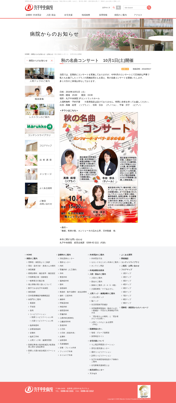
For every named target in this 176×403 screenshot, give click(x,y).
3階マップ (127, 281)
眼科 (61, 284)
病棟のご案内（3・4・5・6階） (104, 285)
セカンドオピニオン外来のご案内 (104, 262)
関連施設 (124, 258)
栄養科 (32, 333)
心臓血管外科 (65, 322)
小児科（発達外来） (68, 333)
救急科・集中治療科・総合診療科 (73, 292)
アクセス (138, 15)
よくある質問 (126, 255)
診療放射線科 (35, 329)
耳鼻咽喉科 (64, 344)
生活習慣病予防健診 (99, 304)
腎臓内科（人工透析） (69, 269)
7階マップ (127, 296)
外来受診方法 (96, 258)
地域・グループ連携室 (100, 333)
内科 (61, 266)
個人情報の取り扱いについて (40, 284)
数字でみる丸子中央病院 (38, 288)
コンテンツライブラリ (130, 262)
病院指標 (31, 292)
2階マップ (127, 277)
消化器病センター (67, 258)
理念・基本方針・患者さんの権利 (41, 266)
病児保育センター (97, 370)
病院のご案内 (120, 15)
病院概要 (31, 269)
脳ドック (95, 301)
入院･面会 (51, 15)
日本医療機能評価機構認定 (39, 296)
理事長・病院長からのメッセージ (134, 307)
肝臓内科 (63, 314)
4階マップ (127, 284)
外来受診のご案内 (97, 255)
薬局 (31, 310)
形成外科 (63, 325)
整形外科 (63, 277)
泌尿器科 (63, 340)
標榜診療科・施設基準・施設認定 (41, 273)
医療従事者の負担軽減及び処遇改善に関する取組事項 (41, 346)
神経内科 (63, 307)
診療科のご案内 (64, 255)
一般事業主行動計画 (36, 281)
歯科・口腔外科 (66, 296)
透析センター (65, 262)
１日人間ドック (97, 297)
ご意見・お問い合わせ (130, 266)
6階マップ (127, 292)
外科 (61, 273)
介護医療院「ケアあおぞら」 (103, 289)
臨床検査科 (34, 325)
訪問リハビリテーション (101, 356)
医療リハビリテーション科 (42, 317)
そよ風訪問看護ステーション (103, 344)
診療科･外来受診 (33, 15)
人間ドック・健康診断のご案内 (102, 293)
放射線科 (63, 288)
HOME (29, 255)
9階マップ (127, 303)
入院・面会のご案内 (98, 274)
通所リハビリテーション (101, 352)
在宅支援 (68, 15)
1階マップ (127, 273)
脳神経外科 (64, 281)
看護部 (32, 303)
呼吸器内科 (64, 303)
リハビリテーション (38, 314)
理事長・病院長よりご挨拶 (39, 262)
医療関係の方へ (96, 329)
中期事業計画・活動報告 (38, 277)
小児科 (62, 329)
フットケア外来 (66, 351)
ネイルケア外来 (66, 355)
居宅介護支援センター (100, 348)
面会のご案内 (96, 281)
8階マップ (127, 299)
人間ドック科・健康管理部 (41, 340)
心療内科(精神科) (67, 318)
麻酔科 (62, 299)
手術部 (32, 307)
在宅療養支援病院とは (100, 365)
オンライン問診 (97, 266)
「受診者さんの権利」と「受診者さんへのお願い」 (104, 317)
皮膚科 (62, 336)
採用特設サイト (97, 336)
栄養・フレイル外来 (68, 348)
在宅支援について (97, 341)
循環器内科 (64, 310)
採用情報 (103, 15)
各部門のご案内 (34, 299)
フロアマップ (126, 269)
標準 (113, 8)
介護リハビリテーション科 (42, 321)
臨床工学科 (34, 336)
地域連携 (86, 15)
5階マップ (127, 288)
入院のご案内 (96, 278)
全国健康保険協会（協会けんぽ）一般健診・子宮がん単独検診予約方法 (104, 310)
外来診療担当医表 (97, 270)
